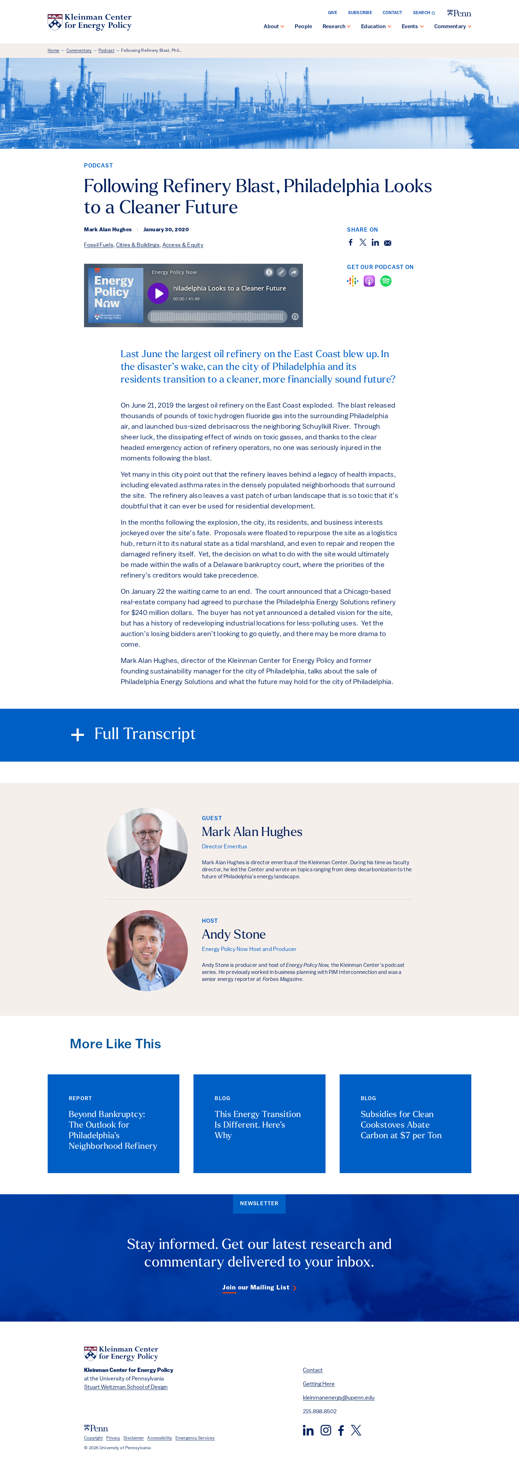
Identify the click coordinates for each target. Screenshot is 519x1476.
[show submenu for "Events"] (422, 27)
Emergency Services (195, 1438)
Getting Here (319, 1384)
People (303, 27)
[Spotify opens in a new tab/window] (386, 281)
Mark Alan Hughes (252, 833)
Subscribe (360, 13)
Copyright (93, 1438)
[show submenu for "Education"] (389, 27)
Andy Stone (234, 935)
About (271, 27)
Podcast (106, 51)
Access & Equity (183, 245)
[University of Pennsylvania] (459, 13)
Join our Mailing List (256, 1288)
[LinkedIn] (308, 1430)
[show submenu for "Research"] (349, 27)
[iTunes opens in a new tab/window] (369, 281)
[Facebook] (341, 1430)
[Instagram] (326, 1430)
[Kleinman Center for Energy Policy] (90, 22)
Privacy (113, 1438)
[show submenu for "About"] (282, 27)
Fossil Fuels (98, 245)
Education (373, 27)
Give (333, 13)
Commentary (450, 27)
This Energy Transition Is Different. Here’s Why (258, 1125)
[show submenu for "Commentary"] (469, 27)
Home (53, 51)
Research (334, 27)
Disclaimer (134, 1438)
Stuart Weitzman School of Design (126, 1387)
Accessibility (159, 1438)
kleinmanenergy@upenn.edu (339, 1398)
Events (410, 27)
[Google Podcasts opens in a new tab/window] (352, 281)
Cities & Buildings (138, 245)
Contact (392, 13)
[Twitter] (356, 1430)
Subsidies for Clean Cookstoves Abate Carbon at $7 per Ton (401, 1125)
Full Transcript (145, 735)
